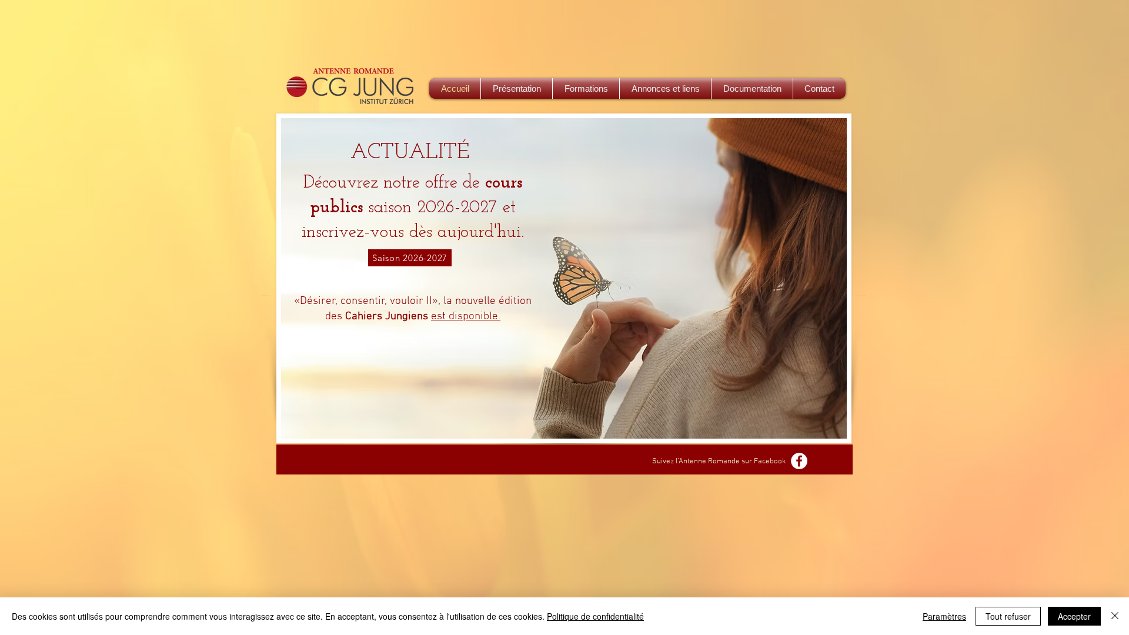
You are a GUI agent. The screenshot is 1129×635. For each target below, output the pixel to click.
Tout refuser (1008, 616)
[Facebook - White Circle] (799, 461)
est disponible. (465, 316)
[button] (586, 88)
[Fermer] (1115, 616)
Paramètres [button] (944, 616)
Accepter (1074, 616)
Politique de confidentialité (595, 616)
